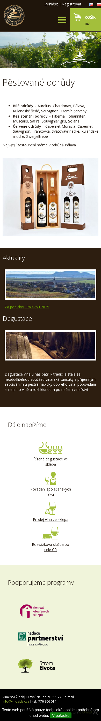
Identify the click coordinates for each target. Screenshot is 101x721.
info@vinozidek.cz (16, 701)
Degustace (17, 318)
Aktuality (14, 257)
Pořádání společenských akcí (50, 492)
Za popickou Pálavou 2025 (27, 306)
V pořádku (60, 715)
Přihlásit (51, 4)
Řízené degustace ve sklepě (50, 462)
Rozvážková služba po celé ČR (50, 547)
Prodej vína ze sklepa (50, 519)
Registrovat (71, 4)
